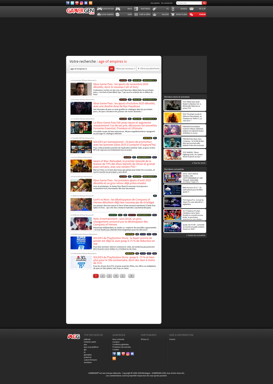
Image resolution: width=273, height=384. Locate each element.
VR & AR (202, 9)
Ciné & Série (144, 14)
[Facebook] (68, 3)
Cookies (115, 349)
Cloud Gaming (107, 14)
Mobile (184, 9)
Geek (130, 14)
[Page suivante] (131, 276)
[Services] (90, 3)
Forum (202, 14)
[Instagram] (81, 3)
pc (85, 352)
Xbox (129, 9)
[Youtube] (77, 3)
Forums (172, 339)
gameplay (88, 355)
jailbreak (87, 339)
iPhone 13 (145, 339)
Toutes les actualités (196, 235)
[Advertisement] (113, 300)
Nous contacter (118, 339)
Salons (165, 14)
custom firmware (90, 360)
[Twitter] (72, 3)
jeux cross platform (91, 347)
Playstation (108, 9)
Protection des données (121, 347)
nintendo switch (90, 342)
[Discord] (86, 3)
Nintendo (145, 9)
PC (168, 9)
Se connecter (167, 3)
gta (85, 349)
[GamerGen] (80, 11)
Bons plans (181, 14)
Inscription (155, 3)
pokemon (87, 357)
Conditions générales (120, 344)
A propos (115, 342)
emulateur (88, 362)
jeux (85, 344)
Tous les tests (199, 163)
